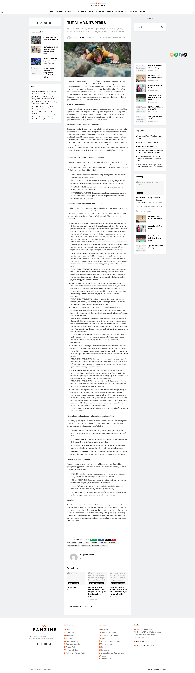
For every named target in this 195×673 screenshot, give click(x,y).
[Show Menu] (2, 12)
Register (69, 638)
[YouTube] (45, 23)
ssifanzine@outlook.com (145, 646)
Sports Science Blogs (108, 37)
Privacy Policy (71, 647)
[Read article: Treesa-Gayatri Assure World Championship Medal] (141, 97)
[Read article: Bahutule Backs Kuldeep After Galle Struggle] (141, 68)
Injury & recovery (106, 12)
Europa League (106, 644)
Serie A (103, 647)
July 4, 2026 (114, 596)
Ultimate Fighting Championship (112, 653)
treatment (104, 545)
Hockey (83, 12)
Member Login (71, 635)
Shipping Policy (72, 650)
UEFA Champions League (110, 641)
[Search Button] (192, 11)
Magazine (59, 12)
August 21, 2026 (153, 70)
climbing (74, 542)
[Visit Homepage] (97, 4)
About (150, 669)
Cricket (68, 12)
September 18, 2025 (93, 37)
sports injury (103, 542)
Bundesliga (105, 650)
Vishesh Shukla (142, 202)
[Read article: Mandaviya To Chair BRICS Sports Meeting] (141, 78)
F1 (96, 12)
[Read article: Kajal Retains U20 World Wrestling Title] (141, 109)
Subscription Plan (72, 641)
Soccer (76, 12)
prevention (95, 542)
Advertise (156, 669)
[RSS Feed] (50, 23)
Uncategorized (120, 37)
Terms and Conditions (73, 644)
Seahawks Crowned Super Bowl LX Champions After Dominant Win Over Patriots (49, 73)
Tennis (90, 12)
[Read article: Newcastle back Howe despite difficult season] (36, 40)
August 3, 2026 (72, 590)
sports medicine (113, 542)
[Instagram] (41, 23)
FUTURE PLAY (71, 587)
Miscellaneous (120, 12)
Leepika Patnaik (78, 37)
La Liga (103, 638)
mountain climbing (84, 542)
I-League (104, 656)
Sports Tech (133, 12)
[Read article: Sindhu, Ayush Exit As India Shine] (141, 119)
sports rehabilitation (73, 545)
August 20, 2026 (153, 121)
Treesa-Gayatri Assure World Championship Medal (155, 97)
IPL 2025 (104, 629)
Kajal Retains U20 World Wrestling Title (149, 142)
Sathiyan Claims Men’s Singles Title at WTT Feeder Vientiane (50, 61)
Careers (164, 669)
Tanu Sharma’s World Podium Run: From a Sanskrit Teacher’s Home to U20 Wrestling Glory (149, 158)
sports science (86, 545)
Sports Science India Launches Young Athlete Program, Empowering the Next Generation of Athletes (97, 591)
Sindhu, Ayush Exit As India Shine (147, 146)
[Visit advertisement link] (150, 19)
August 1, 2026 (93, 599)
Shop (68, 629)
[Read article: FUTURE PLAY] (76, 578)
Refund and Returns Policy (75, 653)
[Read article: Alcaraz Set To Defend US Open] (141, 88)
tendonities (95, 545)
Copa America (106, 659)
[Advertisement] (150, 47)
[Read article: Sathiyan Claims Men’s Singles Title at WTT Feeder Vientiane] (36, 61)
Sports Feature (73, 583)
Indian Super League (108, 632)
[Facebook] (37, 23)
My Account (70, 632)
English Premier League (110, 635)
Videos (142, 12)
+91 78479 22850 (142, 641)
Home (52, 12)
